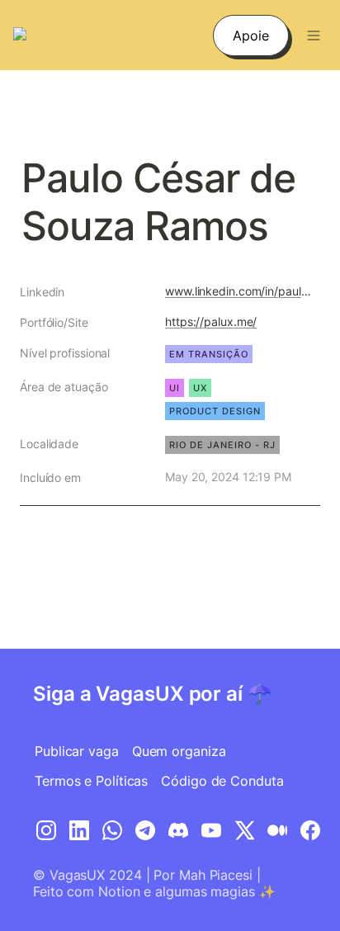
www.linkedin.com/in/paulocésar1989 (239, 291)
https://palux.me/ (211, 321)
